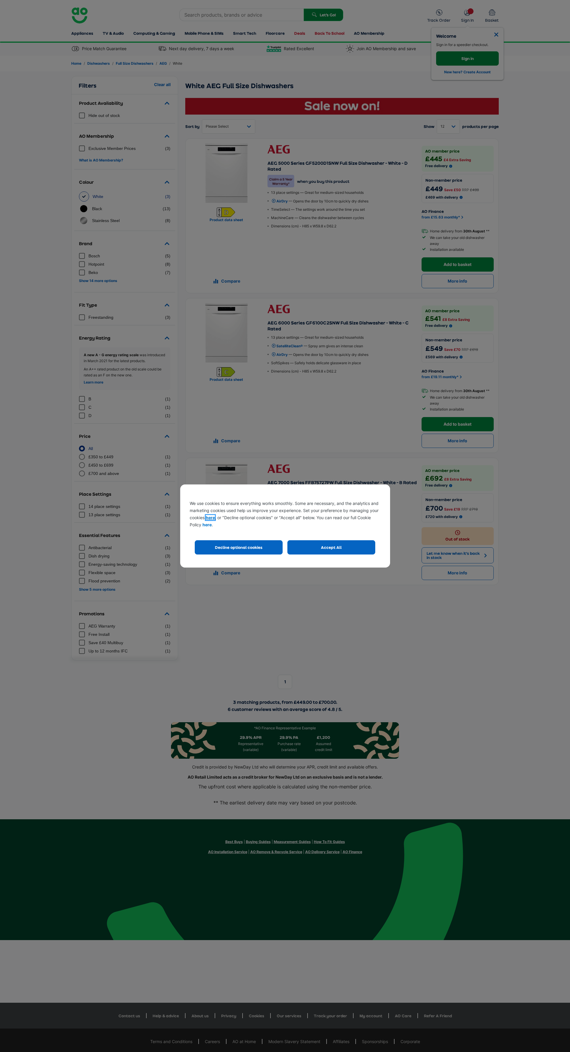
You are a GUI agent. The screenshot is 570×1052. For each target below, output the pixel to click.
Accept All (331, 547)
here (210, 517)
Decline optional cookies (238, 547)
